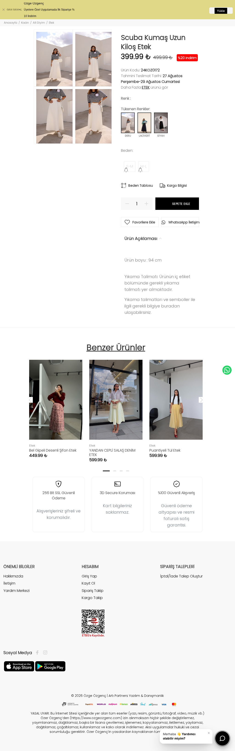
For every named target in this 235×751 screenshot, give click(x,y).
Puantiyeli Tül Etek (164, 450)
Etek (146, 87)
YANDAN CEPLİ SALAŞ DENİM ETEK (112, 452)
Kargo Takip (92, 597)
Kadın (25, 23)
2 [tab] (114, 470)
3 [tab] (121, 470)
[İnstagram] (44, 653)
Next (201, 399)
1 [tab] (106, 470)
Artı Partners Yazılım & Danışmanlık (136, 695)
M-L (143, 166)
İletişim (9, 583)
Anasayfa (10, 23)
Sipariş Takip (93, 590)
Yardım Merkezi (16, 590)
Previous (30, 399)
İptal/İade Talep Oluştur (181, 576)
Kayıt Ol (88, 583)
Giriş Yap (89, 576)
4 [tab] (127, 470)
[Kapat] (3, 9)
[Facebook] (38, 653)
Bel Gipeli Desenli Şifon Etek (52, 450)
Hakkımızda (13, 576)
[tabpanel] (56, 404)
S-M (129, 166)
